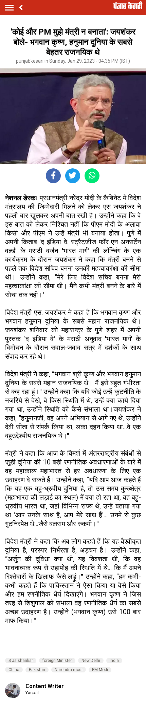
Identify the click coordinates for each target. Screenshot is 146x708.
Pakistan (37, 669)
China (13, 669)
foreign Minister (57, 660)
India (114, 660)
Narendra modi (69, 669)
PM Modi (100, 669)
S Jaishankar (20, 660)
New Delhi (90, 660)
